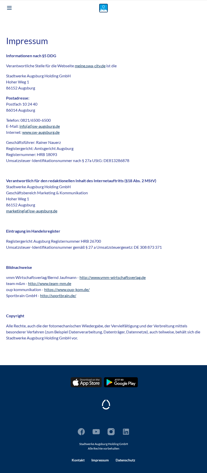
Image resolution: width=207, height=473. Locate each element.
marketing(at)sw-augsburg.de (31, 210)
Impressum (100, 460)
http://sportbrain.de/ (58, 295)
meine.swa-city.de (90, 65)
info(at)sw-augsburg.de (39, 126)
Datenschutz (125, 460)
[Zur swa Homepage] (106, 404)
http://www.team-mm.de (49, 283)
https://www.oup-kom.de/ (67, 289)
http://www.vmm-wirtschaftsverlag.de (113, 277)
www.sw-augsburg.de (41, 132)
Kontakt (78, 460)
